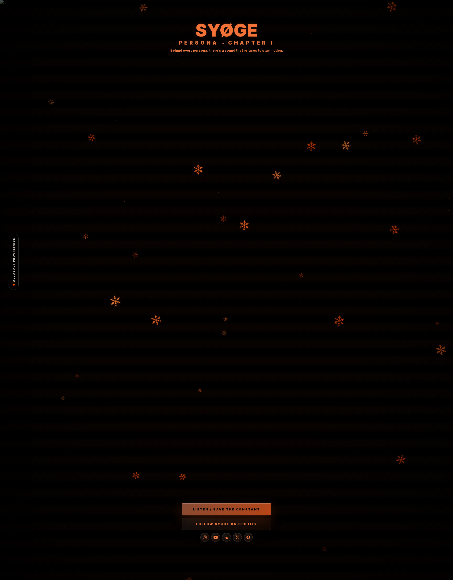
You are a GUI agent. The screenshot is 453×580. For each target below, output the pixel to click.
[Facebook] (248, 537)
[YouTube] (215, 537)
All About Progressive (13, 260)
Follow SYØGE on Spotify (226, 524)
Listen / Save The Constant (226, 509)
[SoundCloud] (226, 537)
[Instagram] (204, 537)
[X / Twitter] (237, 537)
